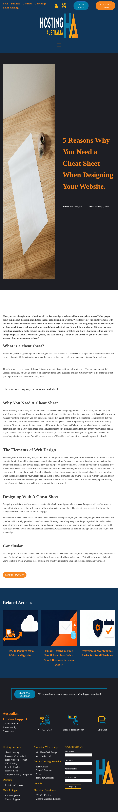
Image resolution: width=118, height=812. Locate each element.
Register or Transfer (14, 785)
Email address (70, 777)
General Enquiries (44, 770)
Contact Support (12, 799)
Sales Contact (42, 766)
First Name (69, 752)
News (38, 774)
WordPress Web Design (46, 752)
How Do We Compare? (24, 694)
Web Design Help (44, 756)
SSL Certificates (43, 795)
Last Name (69, 760)
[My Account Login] (56, 5)
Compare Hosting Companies (18, 774)
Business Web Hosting (15, 756)
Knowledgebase (12, 795)
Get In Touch (81, 5)
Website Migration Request (48, 799)
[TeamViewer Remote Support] (64, 5)
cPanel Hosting (12, 752)
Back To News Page (14, 575)
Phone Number (71, 769)
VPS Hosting (11, 763)
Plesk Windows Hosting (16, 760)
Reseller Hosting (12, 767)
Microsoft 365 (11, 770)
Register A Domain (105, 5)
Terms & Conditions (45, 778)
